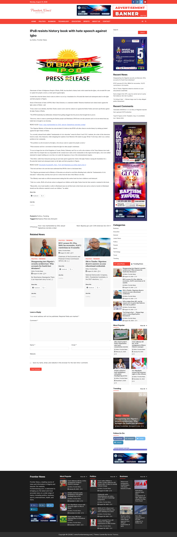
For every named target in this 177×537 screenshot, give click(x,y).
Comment (34, 320)
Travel (115, 255)
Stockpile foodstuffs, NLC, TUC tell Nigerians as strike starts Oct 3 (62, 165)
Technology (63, 21)
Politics (42, 21)
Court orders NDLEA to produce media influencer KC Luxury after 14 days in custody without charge (107, 483)
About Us (96, 21)
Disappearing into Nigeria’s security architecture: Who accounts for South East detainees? (42, 264)
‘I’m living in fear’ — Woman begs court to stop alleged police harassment (133, 314)
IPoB (45, 219)
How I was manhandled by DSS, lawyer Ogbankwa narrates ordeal (62, 125)
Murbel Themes (112, 534)
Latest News (117, 238)
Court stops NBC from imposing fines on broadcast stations (76, 518)
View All (142, 325)
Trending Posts (138, 264)
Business (51, 21)
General (115, 235)
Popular (115, 245)
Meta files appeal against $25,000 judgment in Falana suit (140, 519)
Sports (86, 21)
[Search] (145, 21)
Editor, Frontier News (39, 40)
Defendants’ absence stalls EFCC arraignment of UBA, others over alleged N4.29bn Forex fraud (140, 496)
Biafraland (39, 219)
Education (76, 21)
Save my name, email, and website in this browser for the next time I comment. (60, 363)
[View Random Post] (142, 21)
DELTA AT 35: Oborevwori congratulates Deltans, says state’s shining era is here (106, 509)
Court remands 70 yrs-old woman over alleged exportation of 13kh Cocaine (106, 521)
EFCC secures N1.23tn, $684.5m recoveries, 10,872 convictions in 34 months (70, 245)
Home (33, 21)
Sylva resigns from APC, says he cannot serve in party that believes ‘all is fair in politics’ (134, 303)
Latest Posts (121, 264)
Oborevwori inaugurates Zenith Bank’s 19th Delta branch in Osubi (126, 485)
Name (32, 345)
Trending (46, 216)
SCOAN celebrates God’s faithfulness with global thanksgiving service (120, 373)
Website (32, 354)
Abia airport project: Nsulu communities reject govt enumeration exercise (121, 344)
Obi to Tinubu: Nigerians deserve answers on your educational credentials (96, 263)
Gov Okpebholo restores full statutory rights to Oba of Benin (139, 372)
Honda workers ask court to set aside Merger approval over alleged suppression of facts (125, 521)
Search (115, 30)
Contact (106, 21)
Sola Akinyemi (52, 219)
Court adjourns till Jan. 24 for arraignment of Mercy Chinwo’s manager (139, 344)
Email (74, 345)
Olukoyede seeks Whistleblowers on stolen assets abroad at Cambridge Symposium (106, 496)
